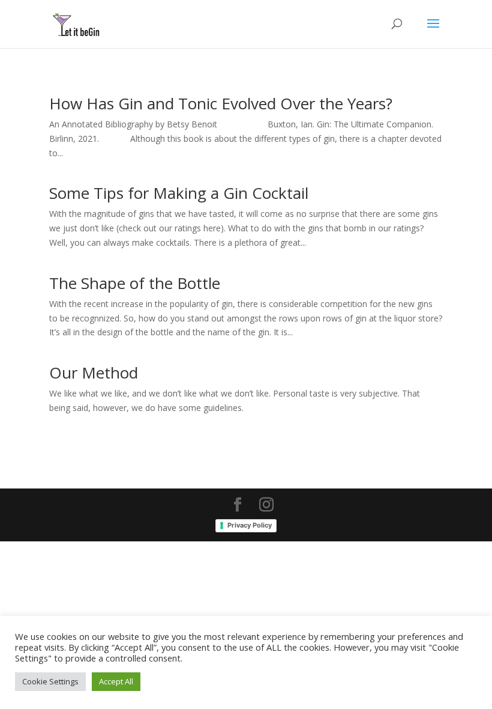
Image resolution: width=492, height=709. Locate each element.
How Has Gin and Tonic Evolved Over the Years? (220, 103)
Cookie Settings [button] (50, 681)
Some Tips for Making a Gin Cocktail (178, 193)
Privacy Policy (249, 525)
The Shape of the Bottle (134, 283)
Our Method (93, 372)
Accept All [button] (116, 681)
